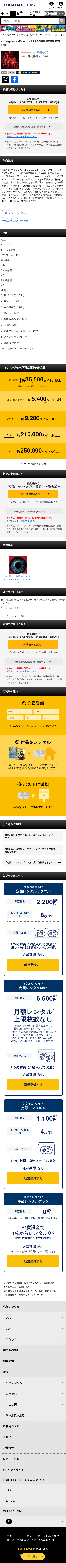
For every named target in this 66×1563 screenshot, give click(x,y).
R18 (61, 13)
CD (13, 13)
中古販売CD (36, 13)
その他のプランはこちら (20, 117)
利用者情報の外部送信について (16, 1295)
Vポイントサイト (13, 1470)
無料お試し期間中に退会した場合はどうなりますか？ (29, 836)
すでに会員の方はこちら (47, 117)
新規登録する (33, 965)
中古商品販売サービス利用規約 (16, 1287)
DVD (6, 13)
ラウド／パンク (18, 213)
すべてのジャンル (27, 34)
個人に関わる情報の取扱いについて (18, 1291)
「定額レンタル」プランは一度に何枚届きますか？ (30, 862)
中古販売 (11, 1404)
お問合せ (8, 1448)
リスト (51, 7)
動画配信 (51, 13)
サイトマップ (37, 1295)
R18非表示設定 (15, 1415)
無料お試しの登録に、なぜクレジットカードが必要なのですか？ (30, 850)
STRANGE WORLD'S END (15, 221)
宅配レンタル (14, 1382)
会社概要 (7, 1283)
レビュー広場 (11, 1459)
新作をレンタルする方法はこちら (22, 136)
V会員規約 (17, 1283)
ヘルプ (7, 1437)
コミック (23, 13)
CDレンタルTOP (8, 34)
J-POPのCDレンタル (47, 34)
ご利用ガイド (11, 1426)
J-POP (5, 213)
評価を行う (43, 52)
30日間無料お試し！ (33, 110)
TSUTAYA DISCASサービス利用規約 (39, 1283)
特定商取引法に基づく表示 (46, 1291)
